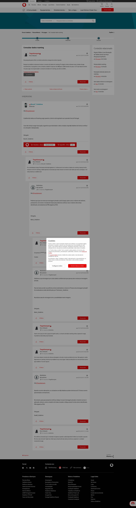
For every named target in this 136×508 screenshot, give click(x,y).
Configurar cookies (57, 266)
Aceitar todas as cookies (77, 266)
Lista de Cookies (54, 255)
